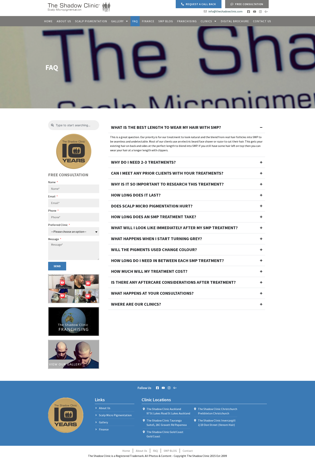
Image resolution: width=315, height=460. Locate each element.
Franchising (187, 21)
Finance (148, 21)
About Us (64, 21)
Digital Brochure (235, 21)
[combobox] (73, 125)
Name (52, 182)
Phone (52, 210)
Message (53, 239)
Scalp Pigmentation (91, 21)
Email (52, 196)
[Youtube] (254, 11)
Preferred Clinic (58, 225)
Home (48, 21)
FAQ (135, 21)
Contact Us (262, 21)
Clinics (206, 21)
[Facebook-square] (248, 11)
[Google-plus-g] (266, 11)
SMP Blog (165, 21)
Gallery (117, 21)
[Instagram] (260, 11)
